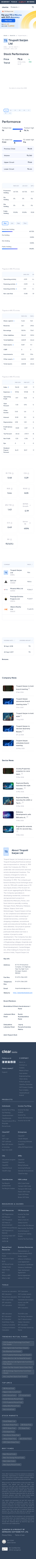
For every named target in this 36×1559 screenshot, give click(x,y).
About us (22, 1062)
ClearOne (21, 1162)
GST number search (24, 1294)
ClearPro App (6, 1171)
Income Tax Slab (23, 1214)
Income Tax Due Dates (25, 1239)
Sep (18, 223)
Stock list (12, 35)
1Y (28, 110)
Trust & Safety (23, 1090)
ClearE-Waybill (23, 1138)
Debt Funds (6, 1270)
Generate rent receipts (26, 1300)
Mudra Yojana (22, 1256)
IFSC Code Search (24, 1297)
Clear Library (23, 1079)
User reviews (23, 1073)
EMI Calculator (7, 1294)
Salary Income (23, 1222)
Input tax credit (7, 1150)
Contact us (23, 1065)
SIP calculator (6, 1302)
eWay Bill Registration (25, 1147)
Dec (25, 223)
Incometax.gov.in (23, 1231)
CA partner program (8, 1159)
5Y (10, 113)
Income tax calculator (9, 1291)
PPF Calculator (23, 1291)
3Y (5, 113)
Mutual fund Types (8, 1258)
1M (15, 110)
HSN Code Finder (23, 1183)
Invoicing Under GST (8, 1236)
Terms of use (19, 1535)
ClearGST (21, 1136)
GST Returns (6, 1217)
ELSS (3, 1261)
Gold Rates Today (8, 1322)
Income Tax (22, 1115)
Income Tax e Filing (8, 1110)
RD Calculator (6, 1316)
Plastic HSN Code (24, 1191)
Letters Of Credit (23, 1278)
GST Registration (7, 1214)
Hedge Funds (6, 1267)
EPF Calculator (23, 1325)
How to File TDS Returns (26, 1225)
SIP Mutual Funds (7, 1264)
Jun (12, 223)
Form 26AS (21, 1217)
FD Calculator (6, 1319)
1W (10, 110)
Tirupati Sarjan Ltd (23, 35)
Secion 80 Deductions (25, 1118)
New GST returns (7, 1144)
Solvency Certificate (25, 1267)
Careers (21, 1068)
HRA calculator (7, 1313)
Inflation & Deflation (24, 1259)
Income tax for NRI (24, 1120)
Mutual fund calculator (9, 1297)
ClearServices (6, 1118)
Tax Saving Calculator (25, 1316)
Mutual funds (6, 1126)
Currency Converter (8, 1325)
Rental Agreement (24, 1275)
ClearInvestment (7, 1115)
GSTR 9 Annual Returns (9, 1228)
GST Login (5, 1138)
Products (14, 7)
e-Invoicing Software (25, 1141)
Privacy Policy (7, 1535)
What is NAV (6, 1278)
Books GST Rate (23, 1197)
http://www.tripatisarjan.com (22, 992)
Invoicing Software (24, 1168)
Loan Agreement (23, 1262)
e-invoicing (5, 1147)
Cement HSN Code (24, 1186)
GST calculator (7, 1305)
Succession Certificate (25, 1264)
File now (8, 21)
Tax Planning (6, 1112)
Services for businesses (26, 1171)
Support (4, 1072)
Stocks (5, 35)
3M (19, 110)
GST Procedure (7, 1220)
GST (3, 1136)
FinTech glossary (24, 1081)
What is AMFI (6, 1275)
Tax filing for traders (8, 1188)
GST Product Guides (26, 1087)
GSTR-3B (5, 1241)
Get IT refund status (24, 1319)
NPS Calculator (23, 1307)
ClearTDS (21, 1144)
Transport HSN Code (25, 1189)
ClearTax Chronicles (25, 1084)
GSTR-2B (5, 1238)
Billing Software (23, 1165)
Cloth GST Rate (23, 1194)
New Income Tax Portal (25, 1228)
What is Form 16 (23, 1220)
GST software (6, 1141)
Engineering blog (24, 1076)
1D (5, 110)
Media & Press (24, 1070)
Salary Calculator (24, 1322)
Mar (5, 223)
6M (24, 110)
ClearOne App (23, 1173)
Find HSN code (23, 1313)
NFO (3, 1272)
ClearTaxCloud (7, 1168)
